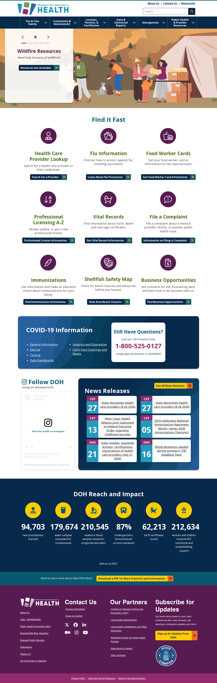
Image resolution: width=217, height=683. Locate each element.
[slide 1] (24, 43)
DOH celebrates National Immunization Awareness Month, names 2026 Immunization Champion (171, 426)
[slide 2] (29, 43)
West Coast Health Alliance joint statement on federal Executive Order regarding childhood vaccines (117, 426)
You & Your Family (32, 22)
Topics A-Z (25, 654)
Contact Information (75, 609)
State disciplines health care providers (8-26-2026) (117, 405)
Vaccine (35, 350)
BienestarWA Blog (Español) (34, 633)
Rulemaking (26, 647)
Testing (35, 355)
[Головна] (46, 9)
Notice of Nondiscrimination (132, 678)
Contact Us (170, 3)
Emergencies (150, 22)
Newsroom (188, 3)
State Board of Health (121, 648)
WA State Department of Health (40, 464)
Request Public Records (32, 640)
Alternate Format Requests (101, 678)
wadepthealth (66, 464)
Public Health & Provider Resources (180, 22)
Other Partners (118, 655)
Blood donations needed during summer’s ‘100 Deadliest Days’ (171, 451)
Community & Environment (62, 22)
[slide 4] (41, 43)
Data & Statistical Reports (121, 22)
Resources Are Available (36, 68)
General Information (44, 344)
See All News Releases (170, 385)
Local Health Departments (124, 619)
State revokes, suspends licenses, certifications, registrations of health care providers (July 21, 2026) (117, 450)
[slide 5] (46, 43)
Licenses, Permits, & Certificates (91, 22)
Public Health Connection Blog (35, 626)
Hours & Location (74, 615)
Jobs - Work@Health (30, 619)
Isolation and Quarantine (90, 344)
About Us (153, 3)
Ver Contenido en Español (33, 660)
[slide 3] (35, 43)
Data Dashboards (42, 360)
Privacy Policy (78, 678)
